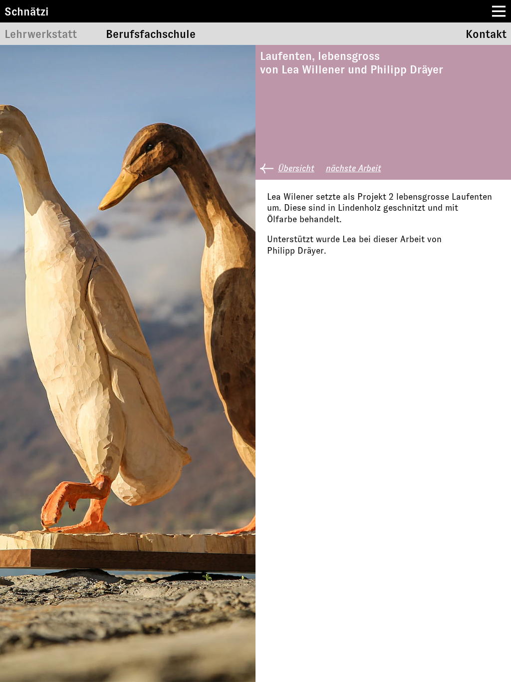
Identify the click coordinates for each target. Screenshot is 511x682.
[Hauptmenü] (499, 11)
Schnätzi (26, 11)
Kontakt (486, 33)
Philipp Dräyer (406, 69)
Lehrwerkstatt (40, 33)
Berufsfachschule (151, 33)
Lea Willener (313, 69)
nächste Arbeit (353, 168)
